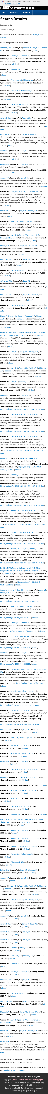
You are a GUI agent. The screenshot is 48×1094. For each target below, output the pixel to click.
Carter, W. (14, 104)
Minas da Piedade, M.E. (26, 316)
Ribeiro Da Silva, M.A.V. (9, 332)
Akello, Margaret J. (32, 571)
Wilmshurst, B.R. (28, 691)
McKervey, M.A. (6, 238)
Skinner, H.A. (24, 55)
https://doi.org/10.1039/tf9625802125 (15, 647)
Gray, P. (22, 221)
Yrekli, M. (34, 294)
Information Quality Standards (17, 1088)
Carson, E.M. (16, 91)
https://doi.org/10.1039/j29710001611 (15, 617)
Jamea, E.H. (21, 319)
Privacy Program (34, 1077)
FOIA (41, 1082)
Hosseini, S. (8, 371)
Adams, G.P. (4, 150)
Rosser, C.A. (33, 246)
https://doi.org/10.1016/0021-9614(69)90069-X (18, 409)
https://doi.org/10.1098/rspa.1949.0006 (15, 724)
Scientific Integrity (32, 1085)
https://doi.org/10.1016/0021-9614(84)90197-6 (18, 486)
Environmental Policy (16, 1085)
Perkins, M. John (21, 590)
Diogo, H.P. (12, 316)
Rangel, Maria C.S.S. (8, 571)
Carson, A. (36, 34)
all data (35, 50)
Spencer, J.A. (24, 191)
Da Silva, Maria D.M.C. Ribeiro (30, 568)
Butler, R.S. (4, 210)
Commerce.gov (36, 1088)
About (25, 12)
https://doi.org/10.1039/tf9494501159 (22, 631)
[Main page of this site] (3, 12)
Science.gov (16, 1091)
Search (13, 12)
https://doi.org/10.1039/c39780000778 (15, 601)
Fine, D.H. (14, 221)
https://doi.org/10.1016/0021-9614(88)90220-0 (18, 563)
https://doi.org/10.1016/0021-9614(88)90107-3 (23, 524)
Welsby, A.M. (33, 351)
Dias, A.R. (3, 316)
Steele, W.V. (34, 191)
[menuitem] (3, 12)
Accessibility (21, 1077)
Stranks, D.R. (25, 636)
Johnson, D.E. (34, 235)
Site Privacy (11, 1077)
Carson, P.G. (28, 47)
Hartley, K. (15, 55)
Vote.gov (33, 1091)
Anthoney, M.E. (6, 47)
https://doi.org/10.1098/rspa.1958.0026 (15, 705)
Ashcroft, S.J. (5, 118)
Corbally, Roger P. (7, 590)
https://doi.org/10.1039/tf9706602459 (31, 683)
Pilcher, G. (11, 335)
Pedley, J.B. (23, 104)
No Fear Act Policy (31, 1082)
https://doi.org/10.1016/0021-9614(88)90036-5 (18, 543)
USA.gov (25, 1091)
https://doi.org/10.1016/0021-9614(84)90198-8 (18, 505)
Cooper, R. (15, 636)
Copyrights (7, 1079)
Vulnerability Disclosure (13, 1082)
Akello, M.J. (20, 335)
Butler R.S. (4, 777)
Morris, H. (23, 270)
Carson (3, 37)
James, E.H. (40, 335)
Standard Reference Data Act (14, 1070)
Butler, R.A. (4, 870)
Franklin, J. (15, 790)
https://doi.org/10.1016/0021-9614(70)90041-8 (18, 431)
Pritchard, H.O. (16, 80)
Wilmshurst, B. (27, 91)
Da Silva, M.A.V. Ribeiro (9, 568)
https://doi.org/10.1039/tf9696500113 (15, 664)
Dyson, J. (14, 532)
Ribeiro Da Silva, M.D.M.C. (29, 332)
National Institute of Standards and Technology (5, 7)
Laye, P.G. (37, 47)
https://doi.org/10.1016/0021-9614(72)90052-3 (22, 450)
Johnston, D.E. (34, 1020)
